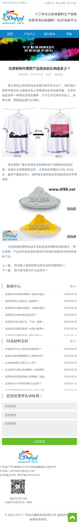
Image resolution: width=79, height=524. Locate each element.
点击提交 (39, 441)
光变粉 (71, 90)
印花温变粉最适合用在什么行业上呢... (41, 388)
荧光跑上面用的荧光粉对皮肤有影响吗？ (39, 265)
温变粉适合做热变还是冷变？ (41, 313)
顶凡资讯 (49, 34)
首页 (10, 34)
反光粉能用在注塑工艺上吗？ (41, 361)
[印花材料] (13, 17)
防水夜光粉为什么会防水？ (31, 270)
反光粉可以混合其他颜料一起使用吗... (41, 367)
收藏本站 (49, 3)
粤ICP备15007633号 (28, 475)
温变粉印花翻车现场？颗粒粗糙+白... (41, 333)
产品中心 (29, 34)
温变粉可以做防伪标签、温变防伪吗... (41, 306)
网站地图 (60, 3)
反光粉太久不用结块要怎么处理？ (41, 381)
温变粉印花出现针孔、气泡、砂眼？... (41, 320)
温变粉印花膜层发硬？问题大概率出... (41, 326)
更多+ (73, 286)
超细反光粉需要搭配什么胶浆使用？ (41, 354)
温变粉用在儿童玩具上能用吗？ (41, 299)
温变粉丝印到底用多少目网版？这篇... (41, 374)
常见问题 (71, 3)
